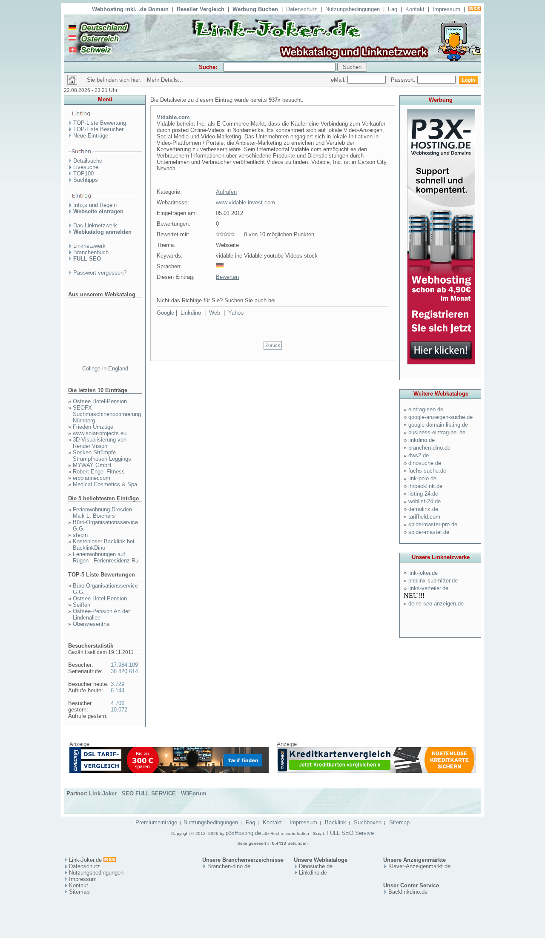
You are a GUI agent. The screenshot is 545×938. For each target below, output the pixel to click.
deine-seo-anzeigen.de (436, 603)
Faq (392, 9)
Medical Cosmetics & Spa (105, 484)
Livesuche (85, 167)
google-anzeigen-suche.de (440, 417)
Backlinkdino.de (407, 892)
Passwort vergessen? (99, 273)
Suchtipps (85, 180)
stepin (80, 535)
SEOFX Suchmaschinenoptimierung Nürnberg (107, 414)
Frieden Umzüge (93, 427)
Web (214, 313)
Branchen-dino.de (228, 866)
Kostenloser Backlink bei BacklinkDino (103, 544)
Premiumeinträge (156, 822)
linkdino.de (421, 440)
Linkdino (191, 313)
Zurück (272, 345)
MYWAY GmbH (92, 465)
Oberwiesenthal (92, 624)
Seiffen (81, 605)
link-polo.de (422, 478)
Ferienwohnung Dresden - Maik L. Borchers (104, 512)
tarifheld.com (424, 516)
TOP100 (83, 173)
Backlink (335, 822)
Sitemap (399, 822)
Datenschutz (301, 9)
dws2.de (418, 455)
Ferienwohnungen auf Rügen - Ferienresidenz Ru (105, 557)
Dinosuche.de (316, 866)
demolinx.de (423, 509)
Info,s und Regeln (95, 205)
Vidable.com (173, 117)
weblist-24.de (424, 501)
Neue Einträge (90, 135)
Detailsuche (87, 161)
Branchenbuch (91, 252)
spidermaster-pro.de (432, 524)
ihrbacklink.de (425, 486)
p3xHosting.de (243, 833)
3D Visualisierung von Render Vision (99, 442)
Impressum (446, 9)
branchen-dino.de (429, 448)
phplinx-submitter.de (433, 580)
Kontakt (415, 9)
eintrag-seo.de (425, 409)
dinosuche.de (424, 463)
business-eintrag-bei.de (436, 432)
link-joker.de (423, 573)
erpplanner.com (91, 478)
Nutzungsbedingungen (352, 9)
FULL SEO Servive (350, 833)
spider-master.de (428, 532)
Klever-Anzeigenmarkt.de (419, 866)
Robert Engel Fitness (99, 471)
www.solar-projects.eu (99, 433)
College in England (105, 368)
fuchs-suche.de (427, 471)
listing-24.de (423, 494)
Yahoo (236, 313)
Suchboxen (368, 822)
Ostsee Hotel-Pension (100, 401)
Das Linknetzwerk (95, 225)
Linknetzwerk (89, 246)
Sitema (77, 892)
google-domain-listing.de (438, 425)
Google (165, 313)
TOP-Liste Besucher (98, 129)
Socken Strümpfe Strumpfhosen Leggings (102, 455)
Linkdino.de (313, 872)
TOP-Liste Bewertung (99, 123)
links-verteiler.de (428, 588)
